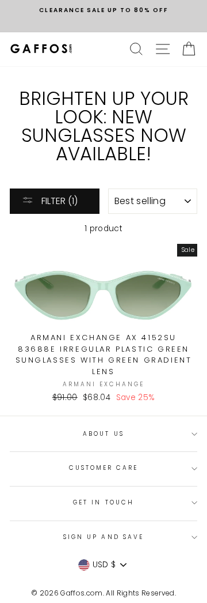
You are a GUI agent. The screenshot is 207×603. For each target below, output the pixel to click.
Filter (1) (58, 201)
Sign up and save (103, 537)
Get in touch (103, 502)
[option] (103, 10)
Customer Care (104, 467)
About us (103, 433)
